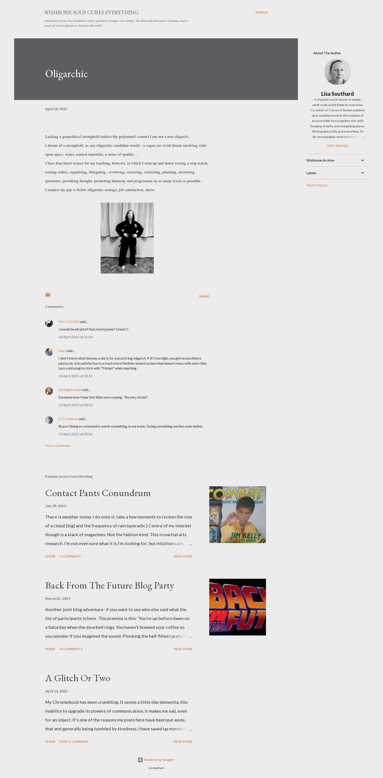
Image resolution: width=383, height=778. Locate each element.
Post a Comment (57, 445)
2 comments (70, 556)
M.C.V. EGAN (69, 321)
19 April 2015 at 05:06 (76, 434)
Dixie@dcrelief (70, 389)
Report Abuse (316, 185)
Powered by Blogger (158, 760)
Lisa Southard (337, 93)
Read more (183, 556)
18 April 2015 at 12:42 (76, 337)
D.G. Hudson (68, 418)
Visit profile (337, 146)
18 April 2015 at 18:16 (76, 376)
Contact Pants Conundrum (98, 492)
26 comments (70, 649)
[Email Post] (48, 296)
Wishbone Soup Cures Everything (91, 12)
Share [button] (204, 296)
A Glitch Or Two (77, 677)
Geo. (62, 350)
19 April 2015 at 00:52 (76, 405)
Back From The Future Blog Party (109, 585)
